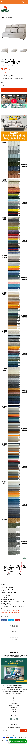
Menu (4, 2)
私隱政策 (14, 709)
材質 (2, 82)
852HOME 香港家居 (19, 735)
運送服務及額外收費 (14, 705)
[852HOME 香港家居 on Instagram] (14, 719)
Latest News (14, 652)
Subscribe (23, 730)
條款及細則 (14, 703)
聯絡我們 (14, 711)
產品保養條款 (14, 707)
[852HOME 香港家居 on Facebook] (11, 719)
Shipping (3, 72)
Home (2, 17)
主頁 (14, 701)
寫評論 (14, 631)
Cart (25, 2)
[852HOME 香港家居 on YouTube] (17, 719)
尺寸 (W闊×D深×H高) (7, 76)
